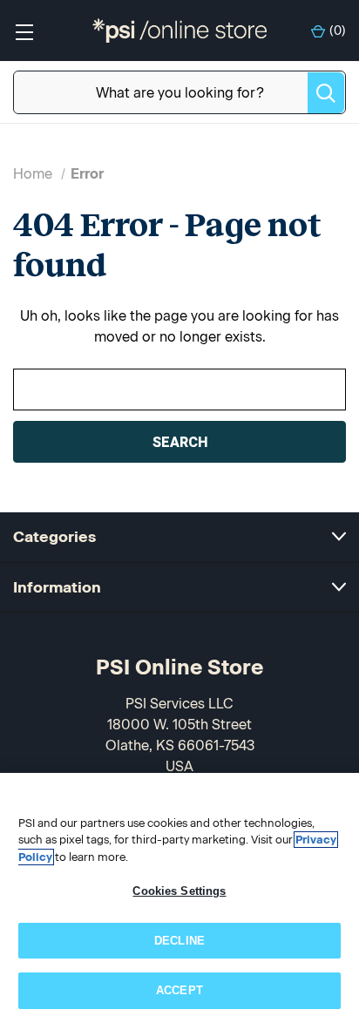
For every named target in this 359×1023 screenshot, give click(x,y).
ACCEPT (179, 990)
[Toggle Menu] (24, 31)
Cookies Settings (179, 891)
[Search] (326, 92)
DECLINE (179, 940)
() (337, 31)
